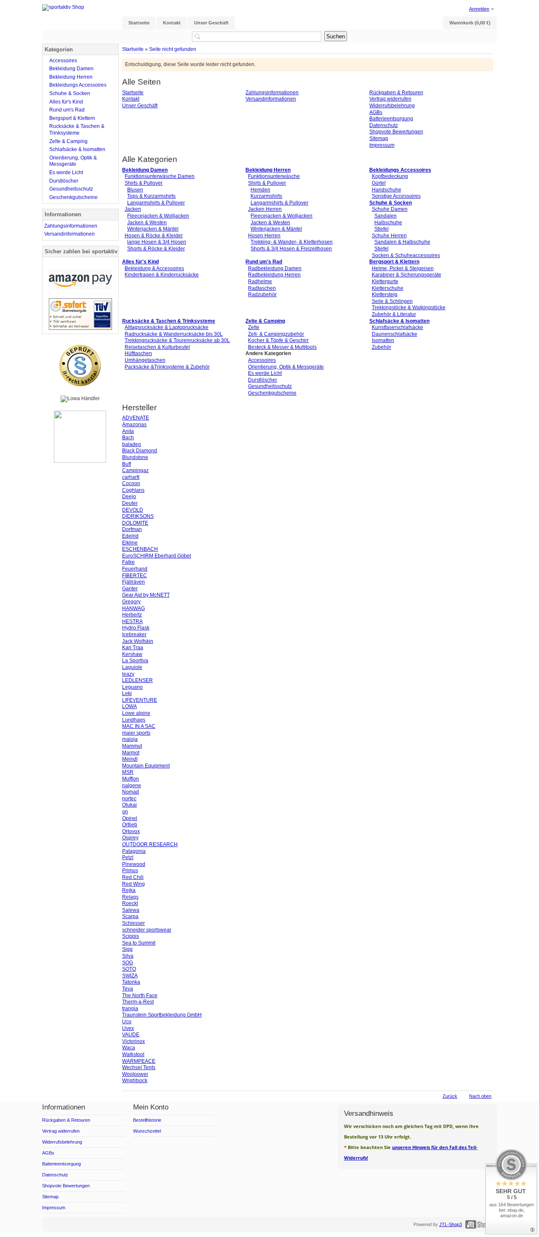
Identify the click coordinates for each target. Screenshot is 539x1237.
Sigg (127, 949)
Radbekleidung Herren (274, 275)
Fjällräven (133, 582)
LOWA (129, 706)
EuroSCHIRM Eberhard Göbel (156, 556)
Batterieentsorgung (391, 119)
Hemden (260, 190)
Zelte (253, 327)
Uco (126, 1022)
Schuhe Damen (390, 209)
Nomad (130, 792)
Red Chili (133, 877)
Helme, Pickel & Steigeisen (403, 268)
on (125, 812)
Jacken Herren (265, 209)
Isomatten (383, 340)
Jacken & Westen (147, 223)
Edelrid (130, 536)
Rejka (129, 890)
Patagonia (134, 851)
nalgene (131, 785)
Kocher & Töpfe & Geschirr (278, 340)
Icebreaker (134, 634)
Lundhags (133, 720)
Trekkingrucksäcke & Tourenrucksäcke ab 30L (177, 340)
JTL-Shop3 (450, 1224)
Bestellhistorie (147, 1120)
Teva (127, 989)
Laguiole (132, 667)
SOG (127, 963)
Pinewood (133, 864)
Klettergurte (385, 281)
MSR (127, 772)
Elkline (130, 543)
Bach (128, 438)
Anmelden (479, 8)
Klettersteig (385, 294)
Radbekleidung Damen (275, 268)
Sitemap (378, 138)
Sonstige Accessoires (396, 196)
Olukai (129, 805)
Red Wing (133, 884)
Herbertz (132, 615)
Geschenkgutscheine (272, 393)
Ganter (130, 589)
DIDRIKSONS (138, 516)
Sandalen (385, 216)
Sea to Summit (138, 943)
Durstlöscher (262, 380)
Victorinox (133, 1041)
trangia (130, 1008)
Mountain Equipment (146, 766)
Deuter (130, 503)
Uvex (128, 1028)
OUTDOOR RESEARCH (150, 844)
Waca (128, 1048)
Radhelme (260, 281)
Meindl (130, 759)
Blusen (135, 190)
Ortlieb (129, 825)
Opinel (129, 818)
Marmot (130, 753)
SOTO (129, 969)
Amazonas (134, 424)
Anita (128, 431)
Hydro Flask (135, 628)
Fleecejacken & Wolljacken (158, 216)
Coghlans (133, 490)
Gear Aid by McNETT (146, 595)
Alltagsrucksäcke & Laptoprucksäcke (166, 327)
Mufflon (130, 779)
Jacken (133, 209)
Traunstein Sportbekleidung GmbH (162, 1015)
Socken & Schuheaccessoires (406, 255)
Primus (130, 870)
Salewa (130, 910)
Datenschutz (383, 125)
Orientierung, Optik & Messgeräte (286, 367)
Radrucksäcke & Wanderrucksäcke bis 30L (174, 334)
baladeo (131, 444)
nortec (129, 799)
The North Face (139, 995)
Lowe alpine (136, 713)
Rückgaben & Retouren (396, 93)
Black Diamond (139, 451)
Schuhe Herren (389, 236)
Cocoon (131, 483)
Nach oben (480, 1096)
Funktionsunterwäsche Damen (160, 176)
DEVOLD (132, 510)
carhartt (130, 477)
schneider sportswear (146, 930)
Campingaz (135, 470)
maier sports (136, 733)
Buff (126, 464)
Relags (130, 897)
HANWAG (133, 608)
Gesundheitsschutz (270, 386)
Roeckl (130, 903)
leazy (128, 674)
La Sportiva (135, 661)
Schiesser (133, 923)
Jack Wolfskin (137, 641)
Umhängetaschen (145, 360)
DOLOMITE (135, 523)
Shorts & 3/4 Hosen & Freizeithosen (291, 249)
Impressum (382, 145)
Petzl (127, 857)
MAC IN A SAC (138, 726)
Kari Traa (132, 647)
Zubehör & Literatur (394, 314)
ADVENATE (135, 418)
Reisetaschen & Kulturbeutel (157, 347)
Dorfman (132, 529)
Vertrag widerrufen (390, 99)
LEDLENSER (137, 680)
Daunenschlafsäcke (394, 334)
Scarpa (130, 916)
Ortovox (131, 831)
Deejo (129, 496)
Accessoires (262, 360)
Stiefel (381, 229)
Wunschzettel (147, 1130)
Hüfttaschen (138, 353)
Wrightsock (134, 1080)
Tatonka (131, 982)
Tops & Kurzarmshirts (151, 196)
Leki (127, 693)
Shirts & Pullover (144, 183)
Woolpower (135, 1074)
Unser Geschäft (139, 106)
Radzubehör (262, 294)
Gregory (131, 602)
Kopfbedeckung (390, 176)
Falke (128, 562)
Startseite (133, 49)
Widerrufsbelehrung (392, 106)
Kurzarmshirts (266, 196)
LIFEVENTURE (139, 700)
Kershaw (132, 654)
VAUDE (130, 1035)
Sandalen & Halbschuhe (402, 242)
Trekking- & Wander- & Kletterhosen (292, 242)
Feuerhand (134, 569)
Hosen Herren (264, 236)
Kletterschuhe (387, 288)
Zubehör (381, 347)
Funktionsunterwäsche (274, 176)
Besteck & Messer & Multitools (282, 347)
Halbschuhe (388, 223)
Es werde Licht (265, 373)
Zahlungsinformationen (272, 93)
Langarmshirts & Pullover (156, 203)
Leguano (132, 687)
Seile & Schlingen (392, 301)
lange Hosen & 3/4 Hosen (156, 242)
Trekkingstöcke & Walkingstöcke (409, 308)
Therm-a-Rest (138, 1002)
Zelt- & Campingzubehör (276, 334)
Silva (127, 956)
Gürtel (379, 183)
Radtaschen (262, 288)
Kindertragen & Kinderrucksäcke (162, 275)
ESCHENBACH (140, 549)
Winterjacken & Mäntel (153, 229)
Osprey (130, 838)
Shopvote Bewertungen (396, 132)
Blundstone (135, 457)
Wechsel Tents (138, 1067)
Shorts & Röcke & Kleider (156, 249)
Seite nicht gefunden (172, 49)
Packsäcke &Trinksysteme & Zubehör (167, 367)
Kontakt (130, 99)
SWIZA (130, 976)
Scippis (130, 936)
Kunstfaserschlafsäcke (397, 327)
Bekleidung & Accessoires (154, 268)
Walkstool (133, 1054)
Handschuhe (386, 190)
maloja (130, 739)
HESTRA (132, 621)
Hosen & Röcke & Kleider (154, 236)
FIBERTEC (134, 576)
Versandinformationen (270, 99)
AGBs (375, 112)
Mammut (132, 746)
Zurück (450, 1096)
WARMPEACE (138, 1061)
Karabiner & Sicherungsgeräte (406, 275)
